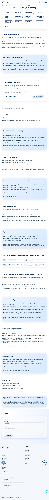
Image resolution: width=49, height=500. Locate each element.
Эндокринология (5, 471)
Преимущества (39, 20)
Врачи (26, 459)
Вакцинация (27, 450)
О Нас (26, 463)
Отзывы (26, 462)
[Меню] (46, 2)
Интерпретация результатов (28, 21)
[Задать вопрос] (47, 491)
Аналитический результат (18, 21)
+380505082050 (11, 96)
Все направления (5, 459)
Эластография (27, 454)
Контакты (26, 464)
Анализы (11, 5)
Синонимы (7, 26)
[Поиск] (44, 2)
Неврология (4, 467)
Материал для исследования (18, 13)
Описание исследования (8, 13)
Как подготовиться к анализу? (40, 13)
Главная (4, 5)
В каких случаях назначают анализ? (29, 13)
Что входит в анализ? (7, 17)
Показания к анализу (28, 17)
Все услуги (27, 447)
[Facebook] (43, 497)
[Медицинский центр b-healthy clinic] (6, 2)
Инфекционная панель (18, 5)
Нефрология (4, 468)
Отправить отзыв (8, 435)
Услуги (7, 5)
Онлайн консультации (28, 451)
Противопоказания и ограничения (40, 17)
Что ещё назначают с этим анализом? (19, 17)
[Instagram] (45, 497)
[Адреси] (39, 2)
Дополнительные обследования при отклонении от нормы (9, 22)
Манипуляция (27, 455)
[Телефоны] (42, 2)
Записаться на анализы (37, 96)
